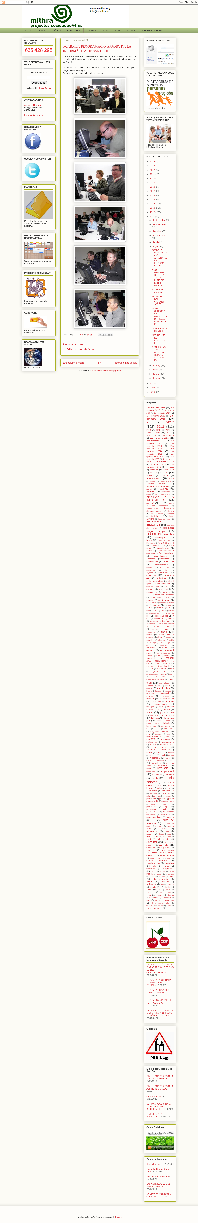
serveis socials (153, 863)
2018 (152, 187)
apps (148, 494)
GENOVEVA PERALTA (155, 680)
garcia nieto (160, 671)
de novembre (159, 224)
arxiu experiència (160, 506)
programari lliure (153, 817)
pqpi (166, 807)
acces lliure (168, 470)
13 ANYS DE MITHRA (158, 291)
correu (160, 608)
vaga (160, 892)
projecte (170, 817)
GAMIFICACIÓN (154, 1096)
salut (148, 839)
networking (156, 763)
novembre (163, 765)
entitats (150, 650)
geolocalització (164, 683)
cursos (171, 611)
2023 (152, 165)
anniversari (165, 492)
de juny (156, 246)
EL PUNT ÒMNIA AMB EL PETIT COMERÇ (158, 1001)
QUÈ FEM (56, 30)
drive (159, 637)
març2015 (150, 739)
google (149, 688)
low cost (157, 729)
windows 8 (150, 906)
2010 (152, 383)
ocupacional (167, 771)
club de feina (152, 586)
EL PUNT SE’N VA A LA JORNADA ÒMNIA (157, 991)
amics (149, 489)
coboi (167, 586)
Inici (100, 362)
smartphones (167, 868)
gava (163, 674)
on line (159, 788)
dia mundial (150, 624)
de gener (157, 378)
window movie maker (160, 903)
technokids (151, 884)
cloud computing (162, 584)
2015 (152, 199)
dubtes (168, 637)
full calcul (161, 668)
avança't (170, 514)
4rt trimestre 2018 (164, 461)
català (149, 551)
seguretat (163, 860)
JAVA (161, 707)
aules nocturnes (157, 514)
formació (166, 663)
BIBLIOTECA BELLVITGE (154, 523)
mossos (152, 755)
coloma (163, 589)
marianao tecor (152, 742)
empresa (150, 647)
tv (160, 887)
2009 (152, 387)
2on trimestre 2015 (159, 438)
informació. (165, 696)
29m (155, 435)
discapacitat (168, 626)
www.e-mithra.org (32, 105)
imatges (168, 691)
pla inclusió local (167, 801)
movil (162, 755)
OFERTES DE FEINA (152, 30)
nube (148, 768)
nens (171, 760)
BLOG (28, 30)
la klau (159, 721)
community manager (164, 595)
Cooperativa (155, 605)
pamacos (153, 793)
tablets (162, 876)
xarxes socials (153, 908)
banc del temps (164, 519)
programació (165, 814)
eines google (165, 643)
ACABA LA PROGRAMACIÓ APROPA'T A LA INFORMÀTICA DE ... (159, 258)
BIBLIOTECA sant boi (160, 534)
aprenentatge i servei (163, 494)
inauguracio (165, 693)
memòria (166, 750)
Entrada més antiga (126, 362)
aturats (170, 511)
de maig (157, 365)
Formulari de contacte (35, 115)
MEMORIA (151, 750)
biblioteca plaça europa (160, 529)
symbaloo (170, 874)
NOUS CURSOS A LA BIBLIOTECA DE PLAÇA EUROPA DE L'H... (159, 316)
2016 (152, 195)
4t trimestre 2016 (160, 465)
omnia (155, 778)
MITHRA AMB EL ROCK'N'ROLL (159, 339)
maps (168, 734)
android (150, 491)
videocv (158, 895)
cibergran (168, 561)
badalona (155, 516)
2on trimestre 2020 (160, 449)
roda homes (152, 836)
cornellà (149, 608)
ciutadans (161, 578)
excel (166, 655)
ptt (153, 820)
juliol (172, 713)
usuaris (167, 890)
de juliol (157, 242)
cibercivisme (152, 562)
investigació (150, 707)
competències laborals (160, 597)
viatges (168, 892)
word (160, 906)
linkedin (166, 723)
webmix (158, 900)
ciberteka (149, 568)
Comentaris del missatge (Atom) (106, 371)
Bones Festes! (153, 1164)
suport (159, 874)
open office (151, 791)
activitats (164, 475)
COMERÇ (131, 30)
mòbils (149, 753)
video (148, 895)
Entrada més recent (73, 362)
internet (170, 701)
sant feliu (163, 845)
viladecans (154, 898)
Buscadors (150, 543)
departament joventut (164, 618)
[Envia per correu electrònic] (99, 334)
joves (149, 712)
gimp (167, 686)
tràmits (153, 887)
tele (162, 884)
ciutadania (151, 575)
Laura (148, 723)
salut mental (163, 839)
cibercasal (151, 559)
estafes (149, 656)
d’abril (156, 369)
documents (150, 632)
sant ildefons (151, 848)
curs (162, 611)
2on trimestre (167, 435)
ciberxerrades (151, 570)
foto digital (163, 666)
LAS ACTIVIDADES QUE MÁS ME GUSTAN (158, 1185)
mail (148, 734)
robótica (161, 834)
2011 (152, 216)
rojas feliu (167, 837)
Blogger (118, 1217)
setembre (169, 863)
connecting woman (166, 603)
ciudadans (163, 572)
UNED (149, 890)
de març (157, 374)
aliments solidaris (156, 484)
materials (153, 745)
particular (166, 793)
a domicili (169, 467)
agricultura (153, 481)
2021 (152, 174)
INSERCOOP (156, 701)
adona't (171, 478)
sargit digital (155, 858)
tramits (171, 884)
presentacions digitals (157, 809)
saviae (167, 858)
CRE (168, 608)
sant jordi (150, 850)
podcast (166, 804)
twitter (167, 887)
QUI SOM (41, 30)
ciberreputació (161, 565)
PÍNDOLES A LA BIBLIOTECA (154, 1115)
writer (169, 906)
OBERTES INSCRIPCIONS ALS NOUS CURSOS (159, 1087)
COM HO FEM (73, 30)
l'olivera (155, 718)
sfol (154, 866)
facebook (150, 658)
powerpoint (151, 807)
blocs (149, 540)
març (168, 737)
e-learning (161, 640)
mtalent (171, 755)
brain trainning (164, 540)
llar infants (151, 726)
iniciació (150, 698)
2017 (152, 191)
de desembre (159, 220)
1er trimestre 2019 (162, 413)
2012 (152, 212)
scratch (149, 861)
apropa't (150, 503)
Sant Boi (151, 841)
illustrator (158, 691)
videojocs (170, 895)
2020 (152, 178)
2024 (152, 161)
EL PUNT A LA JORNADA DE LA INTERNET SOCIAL (158, 983)
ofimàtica (169, 774)
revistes (150, 834)
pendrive (156, 796)
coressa (168, 605)
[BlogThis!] (102, 334)
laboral (168, 721)
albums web (166, 481)
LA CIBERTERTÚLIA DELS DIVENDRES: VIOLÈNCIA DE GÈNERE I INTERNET (159, 1013)
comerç (166, 592)
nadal (148, 760)
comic (148, 595)
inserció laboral (167, 699)
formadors (150, 666)
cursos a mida (155, 613)
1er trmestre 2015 (160, 417)
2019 (152, 182)
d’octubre (157, 231)
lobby (148, 729)
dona (164, 631)
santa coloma (167, 850)
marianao (165, 739)
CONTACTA (92, 30)
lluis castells (166, 726)
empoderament (163, 645)
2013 (152, 208)
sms (153, 871)
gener (171, 674)
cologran (150, 589)
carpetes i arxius (157, 545)
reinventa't (151, 831)
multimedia (155, 758)
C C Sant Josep (166, 543)
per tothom (167, 796)
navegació (160, 760)
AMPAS (164, 489)
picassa (162, 799)
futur (172, 669)
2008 (152, 392)
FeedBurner (45, 88)
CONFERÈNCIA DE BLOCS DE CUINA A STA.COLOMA (159, 353)
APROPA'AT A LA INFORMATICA (160, 499)
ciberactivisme (160, 556)
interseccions (161, 704)
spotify (162, 871)
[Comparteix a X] (105, 334)
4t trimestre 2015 (158, 464)
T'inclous (152, 876)
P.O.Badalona (167, 791)
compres (150, 600)
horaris (149, 691)
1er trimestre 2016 (155, 407)
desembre (166, 621)
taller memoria (160, 879)
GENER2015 (159, 676)
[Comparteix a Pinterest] (111, 334)
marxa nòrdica (167, 742)
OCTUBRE (162, 768)
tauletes (165, 882)
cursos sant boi (160, 616)
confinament (164, 600)
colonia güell (152, 592)
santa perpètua (167, 855)
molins (159, 752)
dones (149, 635)
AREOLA (170, 503)
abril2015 (154, 470)
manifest (158, 734)
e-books (150, 640)
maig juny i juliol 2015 (160, 731)
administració (154, 478)
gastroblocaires (152, 674)
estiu (157, 656)
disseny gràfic (160, 629)
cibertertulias (164, 568)
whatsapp (169, 900)
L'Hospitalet (168, 715)
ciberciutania (165, 559)
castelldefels (163, 548)
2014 (152, 203)
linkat (157, 723)
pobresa (154, 804)
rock (169, 834)
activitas (150, 476)
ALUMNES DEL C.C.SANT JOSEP (158, 300)
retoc (167, 831)
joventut (166, 709)
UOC (159, 890)
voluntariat (167, 898)
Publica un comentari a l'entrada (81, 349)
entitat (165, 647)
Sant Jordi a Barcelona (157, 1176)
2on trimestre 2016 (156, 440)
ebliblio (171, 640)
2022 (152, 170)
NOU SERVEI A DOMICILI (159, 329)
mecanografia (160, 747)
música (167, 758)
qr (163, 823)
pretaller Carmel (152, 812)
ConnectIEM (151, 603)
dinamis (156, 626)
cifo (165, 570)
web (148, 900)
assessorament (152, 508)
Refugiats (164, 829)
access (153, 473)
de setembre (159, 235)
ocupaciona (150, 771)
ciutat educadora (154, 581)
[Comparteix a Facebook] (108, 334)
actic (165, 472)
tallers (149, 881)
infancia (149, 696)
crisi (148, 611)
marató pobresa (153, 737)
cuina (155, 611)
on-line (168, 788)
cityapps (149, 573)
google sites (163, 688)
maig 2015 (169, 729)
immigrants (150, 693)
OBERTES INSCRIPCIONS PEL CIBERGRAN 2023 (159, 1077)
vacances (150, 892)
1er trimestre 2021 (155, 416)
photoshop (151, 799)
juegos (162, 713)
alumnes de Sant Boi (157, 486)
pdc (148, 796)
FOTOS (149, 669)
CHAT (106, 30)
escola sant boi (163, 653)
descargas (154, 621)
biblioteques (160, 537)
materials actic (167, 745)
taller (171, 876)
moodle (171, 753)
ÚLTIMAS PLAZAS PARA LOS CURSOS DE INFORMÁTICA (158, 1106)
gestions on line (153, 686)
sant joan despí (165, 848)
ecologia (153, 643)
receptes (158, 826)
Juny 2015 (154, 715)
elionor (148, 645)
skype (166, 866)
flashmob (155, 663)
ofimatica (156, 774)
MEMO (118, 30)
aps (161, 503)
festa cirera (160, 661)
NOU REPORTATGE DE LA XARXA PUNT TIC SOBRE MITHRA (159, 278)
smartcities (150, 869)
